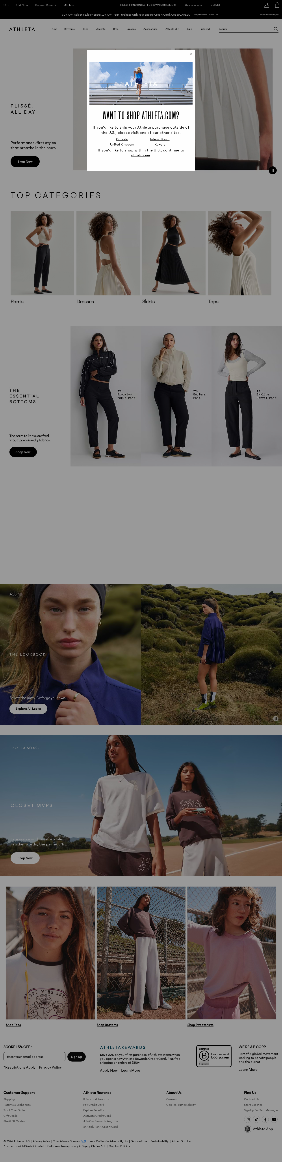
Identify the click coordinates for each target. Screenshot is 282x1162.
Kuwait (160, 144)
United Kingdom (122, 144)
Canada (122, 139)
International (159, 139)
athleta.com (140, 155)
